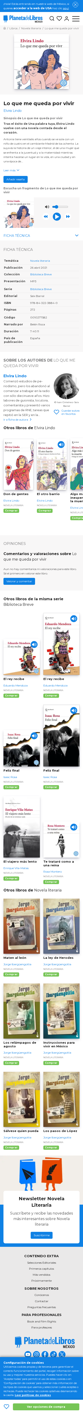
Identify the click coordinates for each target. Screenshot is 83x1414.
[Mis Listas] (58, 18)
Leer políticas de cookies (33, 1395)
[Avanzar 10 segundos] (67, 216)
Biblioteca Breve (41, 274)
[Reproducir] (57, 217)
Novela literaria (40, 260)
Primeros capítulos (41, 1268)
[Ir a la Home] (4, 28)
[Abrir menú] (76, 19)
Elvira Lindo (15, 376)
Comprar (11, 510)
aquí (66, 8)
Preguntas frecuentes (41, 1307)
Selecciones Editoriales (41, 1262)
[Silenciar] (47, 207)
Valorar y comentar (19, 581)
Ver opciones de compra (46, 1406)
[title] (45, 1342)
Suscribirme (42, 1235)
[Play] (61, 444)
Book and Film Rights (41, 1321)
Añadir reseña (15, 179)
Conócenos (41, 1295)
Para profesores (41, 1327)
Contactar (41, 1301)
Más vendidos (41, 1274)
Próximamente (41, 1280)
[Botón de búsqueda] (52, 19)
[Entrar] (65, 18)
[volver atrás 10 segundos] (45, 216)
